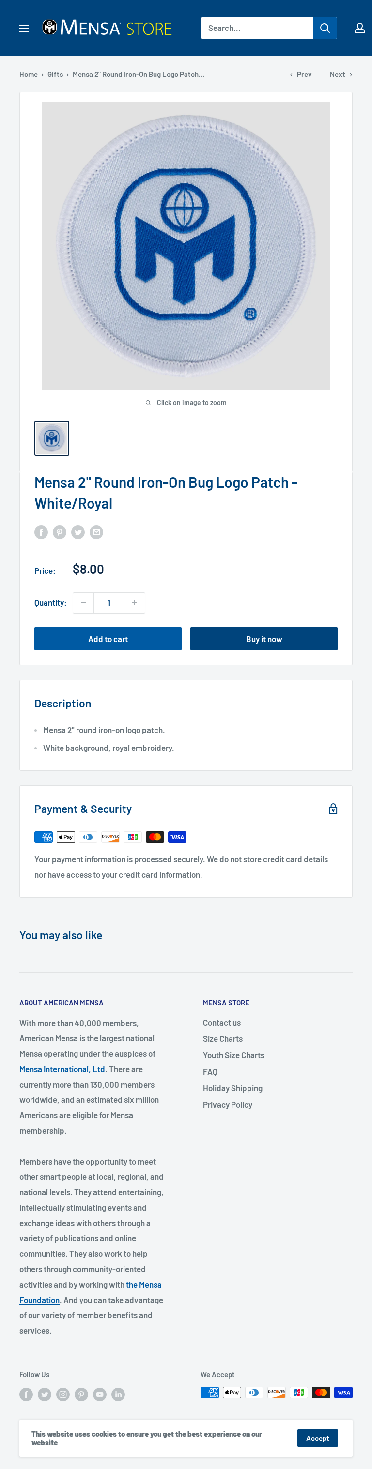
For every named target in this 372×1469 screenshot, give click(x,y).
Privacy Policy (227, 1104)
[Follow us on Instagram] (63, 1394)
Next (337, 74)
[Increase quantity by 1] (134, 603)
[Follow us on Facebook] (26, 1394)
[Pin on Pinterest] (59, 532)
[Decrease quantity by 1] (83, 603)
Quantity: (50, 602)
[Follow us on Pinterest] (81, 1394)
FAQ (210, 1071)
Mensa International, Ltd (62, 1069)
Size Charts (223, 1038)
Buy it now (264, 639)
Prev (304, 74)
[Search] (325, 28)
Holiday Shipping (233, 1088)
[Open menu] (24, 28)
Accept (317, 1438)
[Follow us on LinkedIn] (118, 1394)
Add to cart (108, 639)
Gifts (55, 74)
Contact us (222, 1022)
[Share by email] (96, 532)
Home (28, 74)
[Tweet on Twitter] (78, 532)
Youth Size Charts (233, 1055)
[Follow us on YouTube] (100, 1394)
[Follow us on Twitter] (44, 1394)
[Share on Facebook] (41, 532)
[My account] (360, 28)
